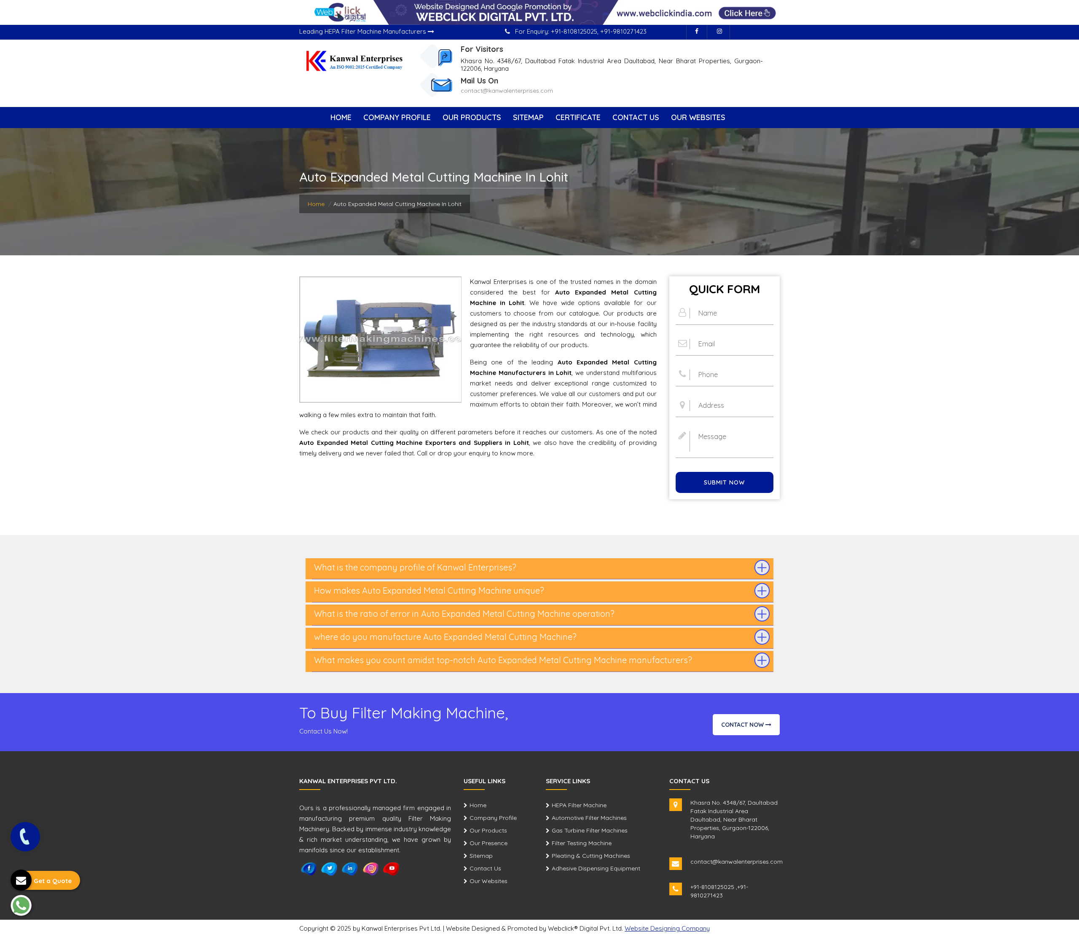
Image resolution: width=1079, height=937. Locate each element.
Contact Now (743, 724)
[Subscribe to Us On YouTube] (391, 868)
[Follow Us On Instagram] (719, 32)
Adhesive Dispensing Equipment (596, 868)
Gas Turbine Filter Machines (590, 830)
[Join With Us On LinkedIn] (350, 868)
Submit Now (724, 482)
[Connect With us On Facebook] (696, 32)
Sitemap (528, 117)
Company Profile (397, 117)
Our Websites (698, 117)
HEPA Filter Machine (579, 805)
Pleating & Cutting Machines (591, 855)
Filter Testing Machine (582, 843)
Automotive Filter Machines (589, 818)
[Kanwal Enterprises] (354, 60)
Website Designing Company (667, 928)
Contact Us (635, 117)
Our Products (472, 117)
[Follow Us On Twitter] (329, 868)
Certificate (578, 117)
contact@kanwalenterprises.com (507, 90)
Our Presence (488, 843)
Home (341, 117)
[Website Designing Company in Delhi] (539, 12)
